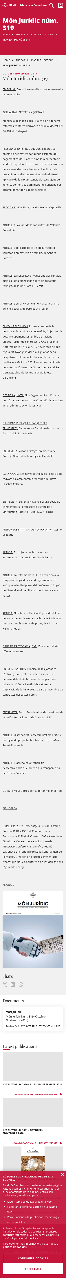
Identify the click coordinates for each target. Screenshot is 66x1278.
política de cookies (15, 1247)
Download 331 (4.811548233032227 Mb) (36, 1143)
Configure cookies (33, 1258)
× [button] (63, 1174)
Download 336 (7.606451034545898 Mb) (36, 1094)
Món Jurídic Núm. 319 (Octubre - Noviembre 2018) (26, 1018)
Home (6, 34)
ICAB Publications (42, 34)
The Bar (20, 34)
